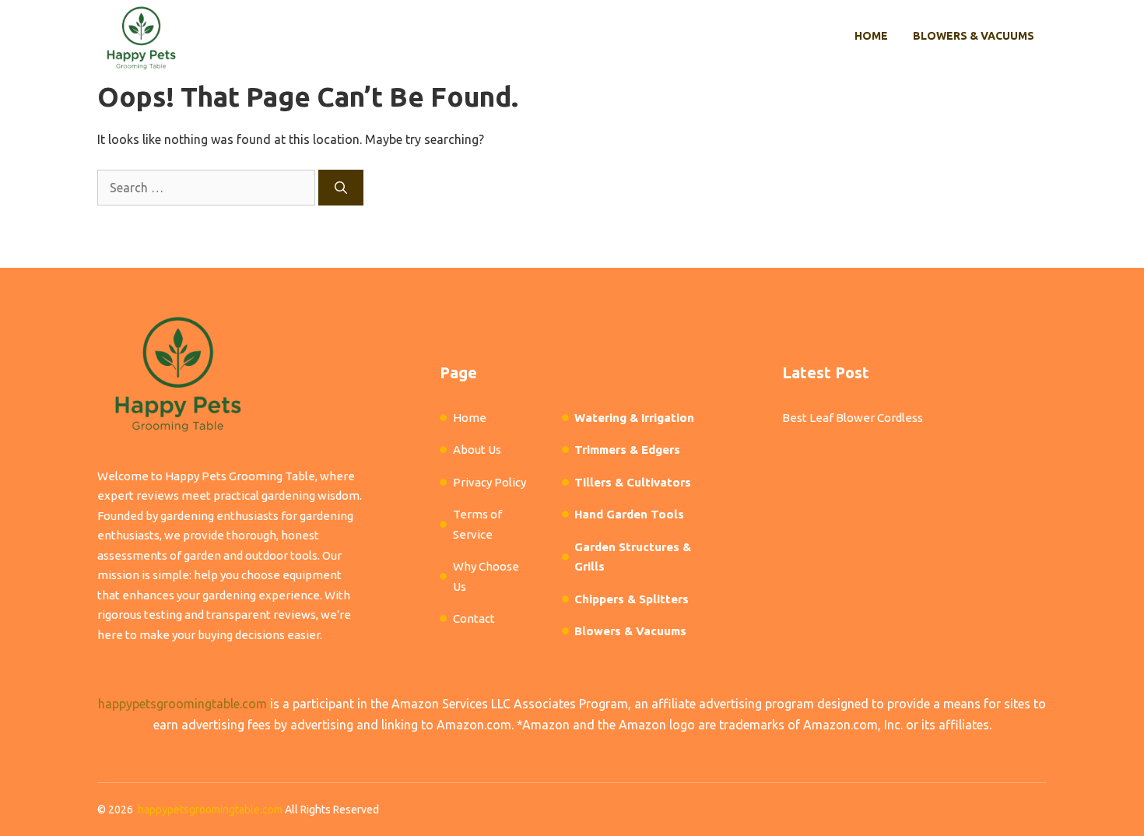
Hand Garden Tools (629, 514)
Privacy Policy (489, 482)
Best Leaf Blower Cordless (852, 417)
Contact (474, 618)
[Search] (340, 187)
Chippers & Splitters (631, 599)
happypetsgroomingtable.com (182, 704)
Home (871, 36)
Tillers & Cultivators (632, 482)
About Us (477, 449)
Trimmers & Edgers (627, 449)
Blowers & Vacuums (973, 36)
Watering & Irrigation (634, 417)
